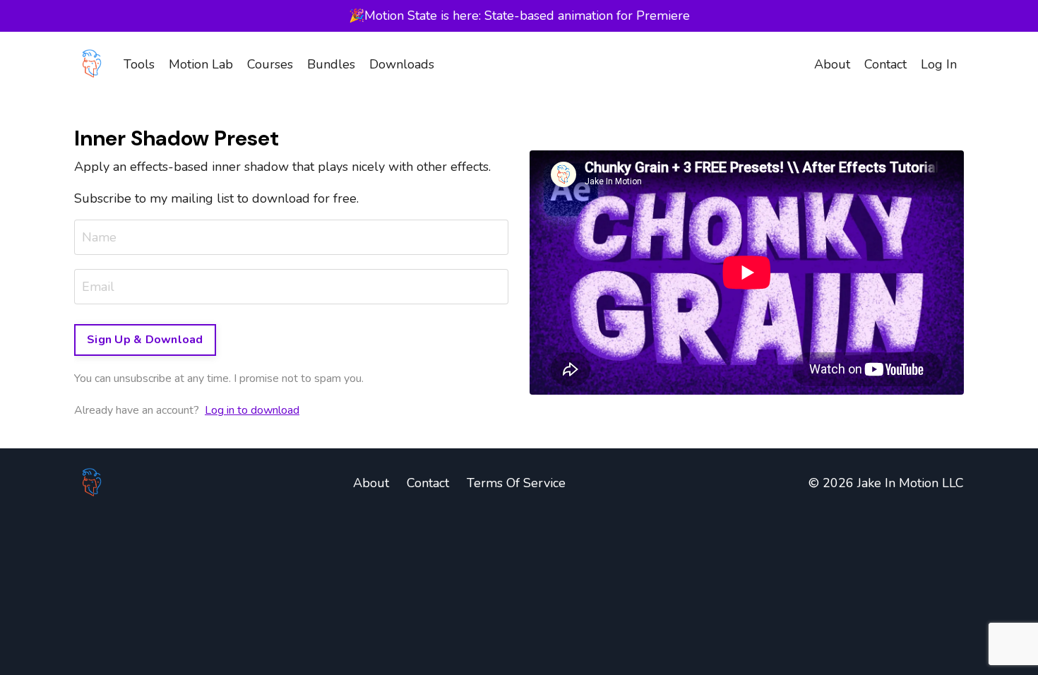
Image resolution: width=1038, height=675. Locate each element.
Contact (885, 64)
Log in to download (252, 410)
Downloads (401, 64)
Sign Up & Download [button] (145, 339)
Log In (939, 64)
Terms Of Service (516, 482)
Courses (270, 64)
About (832, 64)
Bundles (331, 64)
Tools (139, 64)
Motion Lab (201, 64)
